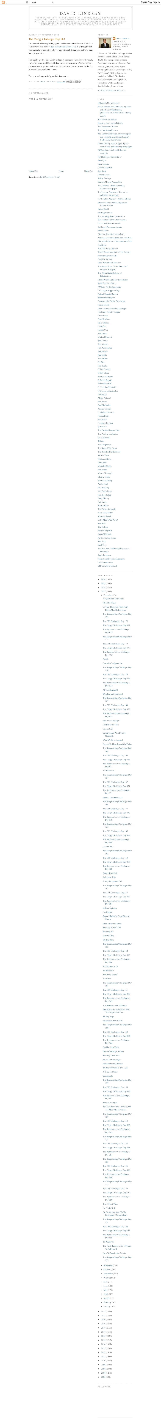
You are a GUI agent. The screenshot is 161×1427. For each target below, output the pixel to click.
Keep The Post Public (107, 283)
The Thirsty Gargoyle (107, 509)
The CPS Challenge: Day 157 (115, 1143)
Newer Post (33, 171)
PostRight (102, 244)
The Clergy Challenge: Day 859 (116, 1192)
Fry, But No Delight (111, 720)
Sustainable (108, 1075)
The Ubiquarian (104, 444)
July (106, 1281)
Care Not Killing (105, 259)
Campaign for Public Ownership (111, 301)
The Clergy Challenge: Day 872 (116, 759)
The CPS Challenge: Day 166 (115, 808)
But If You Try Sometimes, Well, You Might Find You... (116, 1011)
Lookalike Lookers (111, 724)
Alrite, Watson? (104, 397)
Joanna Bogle (103, 415)
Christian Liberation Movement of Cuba (115, 241)
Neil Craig (102, 501)
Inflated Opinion (110, 907)
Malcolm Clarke (105, 466)
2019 (103, 1323)
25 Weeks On (108, 1241)
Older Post (88, 171)
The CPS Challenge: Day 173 (115, 621)
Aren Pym (102, 160)
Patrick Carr (103, 329)
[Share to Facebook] (76, 81)
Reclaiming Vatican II (107, 255)
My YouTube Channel (107, 119)
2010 (103, 1360)
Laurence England (105, 423)
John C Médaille (105, 534)
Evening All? (108, 931)
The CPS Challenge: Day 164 (115, 857)
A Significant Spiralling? (113, 598)
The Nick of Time (110, 1203)
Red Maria (102, 354)
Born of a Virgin (110, 1102)
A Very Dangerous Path (112, 881)
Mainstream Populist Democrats (111, 558)
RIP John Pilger (109, 602)
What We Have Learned (113, 739)
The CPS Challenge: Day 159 (115, 1087)
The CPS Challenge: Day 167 (115, 782)
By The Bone (108, 939)
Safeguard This (109, 877)
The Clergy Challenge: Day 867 (116, 896)
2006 (103, 1376)
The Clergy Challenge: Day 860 (116, 1170)
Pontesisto (102, 419)
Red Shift (102, 171)
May (106, 1290)
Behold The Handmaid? (113, 797)
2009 (103, 1364)
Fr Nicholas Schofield (107, 387)
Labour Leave (104, 174)
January (107, 1306)
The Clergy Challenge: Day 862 (116, 1125)
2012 (103, 1352)
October (107, 1269)
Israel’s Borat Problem (112, 923)
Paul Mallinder (104, 405)
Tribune (101, 440)
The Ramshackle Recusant (109, 451)
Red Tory (102, 541)
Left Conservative (105, 562)
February (108, 1302)
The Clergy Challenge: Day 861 (116, 1147)
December (108, 595)
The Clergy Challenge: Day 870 (116, 812)
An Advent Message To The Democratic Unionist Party (115, 1214)
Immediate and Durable (113, 1063)
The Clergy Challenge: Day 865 (116, 993)
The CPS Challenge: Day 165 (115, 831)
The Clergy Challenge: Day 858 (116, 1230)
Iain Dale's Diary (105, 491)
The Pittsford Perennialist (108, 430)
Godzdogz (102, 394)
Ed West (101, 362)
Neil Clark (102, 333)
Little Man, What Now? (108, 519)
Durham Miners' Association (110, 181)
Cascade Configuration (112, 663)
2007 (103, 1372)
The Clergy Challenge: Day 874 (116, 678)
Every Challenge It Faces (113, 1051)
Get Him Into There (111, 1047)
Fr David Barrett (104, 380)
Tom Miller (102, 358)
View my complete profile (111, 90)
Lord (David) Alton (106, 412)
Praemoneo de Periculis (113, 1020)
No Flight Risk (109, 1208)
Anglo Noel (103, 483)
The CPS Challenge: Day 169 (115, 705)
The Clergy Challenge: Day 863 (116, 1091)
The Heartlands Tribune (108, 126)
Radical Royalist (105, 530)
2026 (103, 579)
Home (61, 171)
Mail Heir (107, 978)
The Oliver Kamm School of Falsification (110, 274)
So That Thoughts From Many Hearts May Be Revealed (115, 608)
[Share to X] (73, 81)
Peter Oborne (103, 322)
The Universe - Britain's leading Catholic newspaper (111, 187)
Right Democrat (104, 555)
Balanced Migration (106, 297)
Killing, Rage (108, 1016)
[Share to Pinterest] (79, 81)
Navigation (107, 912)
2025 (103, 583)
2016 (103, 1336)
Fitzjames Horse (104, 458)
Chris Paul (102, 462)
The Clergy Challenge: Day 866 (116, 955)
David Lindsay (81, 13)
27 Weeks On (108, 770)
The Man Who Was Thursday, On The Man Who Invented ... (117, 1108)
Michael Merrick (105, 337)
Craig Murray (103, 498)
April (106, 1294)
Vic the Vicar (103, 455)
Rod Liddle (103, 340)
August (107, 1277)
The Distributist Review (108, 248)
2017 (103, 1331)
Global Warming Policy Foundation (113, 279)
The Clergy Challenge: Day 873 (116, 709)
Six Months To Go (110, 966)
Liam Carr (102, 326)
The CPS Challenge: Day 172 (115, 643)
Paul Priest (102, 401)
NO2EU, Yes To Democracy (109, 286)
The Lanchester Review (108, 130)
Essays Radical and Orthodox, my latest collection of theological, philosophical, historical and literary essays (114, 111)
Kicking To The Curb (112, 927)
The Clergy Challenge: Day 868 (116, 861)
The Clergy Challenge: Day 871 (116, 786)
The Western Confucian (108, 433)
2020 (103, 1319)
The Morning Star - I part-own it (111, 216)
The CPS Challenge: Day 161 (115, 989)
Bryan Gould (103, 209)
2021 (103, 1315)
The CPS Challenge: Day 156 (115, 1166)
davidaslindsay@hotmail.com (63, 46)
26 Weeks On (108, 970)
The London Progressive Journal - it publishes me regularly (113, 194)
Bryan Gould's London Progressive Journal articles (112, 204)
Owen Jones (103, 315)
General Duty (108, 935)
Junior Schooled (110, 873)
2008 (103, 1368)
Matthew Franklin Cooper (109, 311)
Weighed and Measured (113, 693)
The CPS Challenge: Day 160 (115, 1031)
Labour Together (105, 167)
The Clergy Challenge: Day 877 (116, 625)
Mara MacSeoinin (105, 512)
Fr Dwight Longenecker (108, 390)
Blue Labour (103, 230)
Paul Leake (102, 365)
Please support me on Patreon (110, 122)
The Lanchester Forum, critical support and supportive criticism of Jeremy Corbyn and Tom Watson (114, 136)
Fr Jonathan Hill (104, 383)
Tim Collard (103, 526)
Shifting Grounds (105, 212)
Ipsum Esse (102, 426)
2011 (103, 1356)
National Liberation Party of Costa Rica (114, 237)
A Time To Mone (110, 1071)
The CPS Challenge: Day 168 (115, 755)
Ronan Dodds (103, 304)
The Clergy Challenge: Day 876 (116, 647)
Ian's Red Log (103, 487)
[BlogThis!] (70, 81)
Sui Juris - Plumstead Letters (110, 226)
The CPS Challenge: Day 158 (115, 1120)
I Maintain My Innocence (108, 102)
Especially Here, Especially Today (117, 744)
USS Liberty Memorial (107, 565)
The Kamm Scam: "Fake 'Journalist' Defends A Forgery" (113, 268)
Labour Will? (108, 846)
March (107, 1298)
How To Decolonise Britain (114, 1253)
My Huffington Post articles (109, 156)
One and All (108, 728)
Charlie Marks (104, 476)
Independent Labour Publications (112, 219)
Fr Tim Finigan (104, 369)
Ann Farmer (103, 351)
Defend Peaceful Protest (108, 294)
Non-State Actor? (110, 974)
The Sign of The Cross (107, 448)
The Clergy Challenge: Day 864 (116, 1036)
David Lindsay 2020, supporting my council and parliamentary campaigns (115, 145)
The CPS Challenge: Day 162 (115, 950)
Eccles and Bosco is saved (109, 223)
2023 (103, 591)
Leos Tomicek (104, 437)
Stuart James (103, 344)
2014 (103, 1344)
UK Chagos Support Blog (108, 290)
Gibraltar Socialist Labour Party (111, 234)
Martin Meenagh (105, 473)
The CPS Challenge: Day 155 (115, 1188)
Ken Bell (101, 523)
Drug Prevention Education (109, 262)
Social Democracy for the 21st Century (114, 252)
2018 (103, 1327)
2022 (103, 1311)
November (108, 1265)
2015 (103, 1340)
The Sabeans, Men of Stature (115, 1005)
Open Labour (103, 163)
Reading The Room (111, 1055)
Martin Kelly (103, 505)
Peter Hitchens (104, 319)
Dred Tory (102, 544)
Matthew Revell (104, 516)
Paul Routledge (104, 494)
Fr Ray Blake (103, 372)
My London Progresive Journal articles (114, 198)
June (106, 1285)
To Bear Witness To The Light (115, 1067)
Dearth (105, 659)
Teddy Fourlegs (104, 178)
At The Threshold (110, 689)
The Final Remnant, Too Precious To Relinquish (117, 1247)
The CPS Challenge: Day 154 (115, 1226)
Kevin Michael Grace (107, 537)
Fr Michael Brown (105, 376)
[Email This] (67, 81)
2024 (103, 587)
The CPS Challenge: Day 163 (115, 892)
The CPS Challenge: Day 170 (115, 674)
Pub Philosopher (105, 347)
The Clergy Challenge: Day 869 (116, 835)
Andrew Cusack (104, 408)
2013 (103, 1348)
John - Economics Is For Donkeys (112, 308)
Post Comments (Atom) (50, 177)
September (108, 1273)
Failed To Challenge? (112, 1059)
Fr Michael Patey (105, 480)
